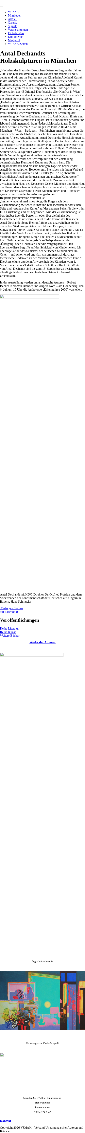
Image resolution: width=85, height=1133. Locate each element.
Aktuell (12, 19)
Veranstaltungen (18, 29)
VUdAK (13, 12)
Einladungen (16, 33)
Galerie (12, 22)
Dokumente (15, 36)
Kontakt (5, 1121)
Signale (12, 26)
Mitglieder (14, 15)
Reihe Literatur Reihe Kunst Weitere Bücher (9, 632)
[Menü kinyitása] (1, 6)
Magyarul (14, 40)
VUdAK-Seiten (18, 43)
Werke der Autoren (42, 642)
